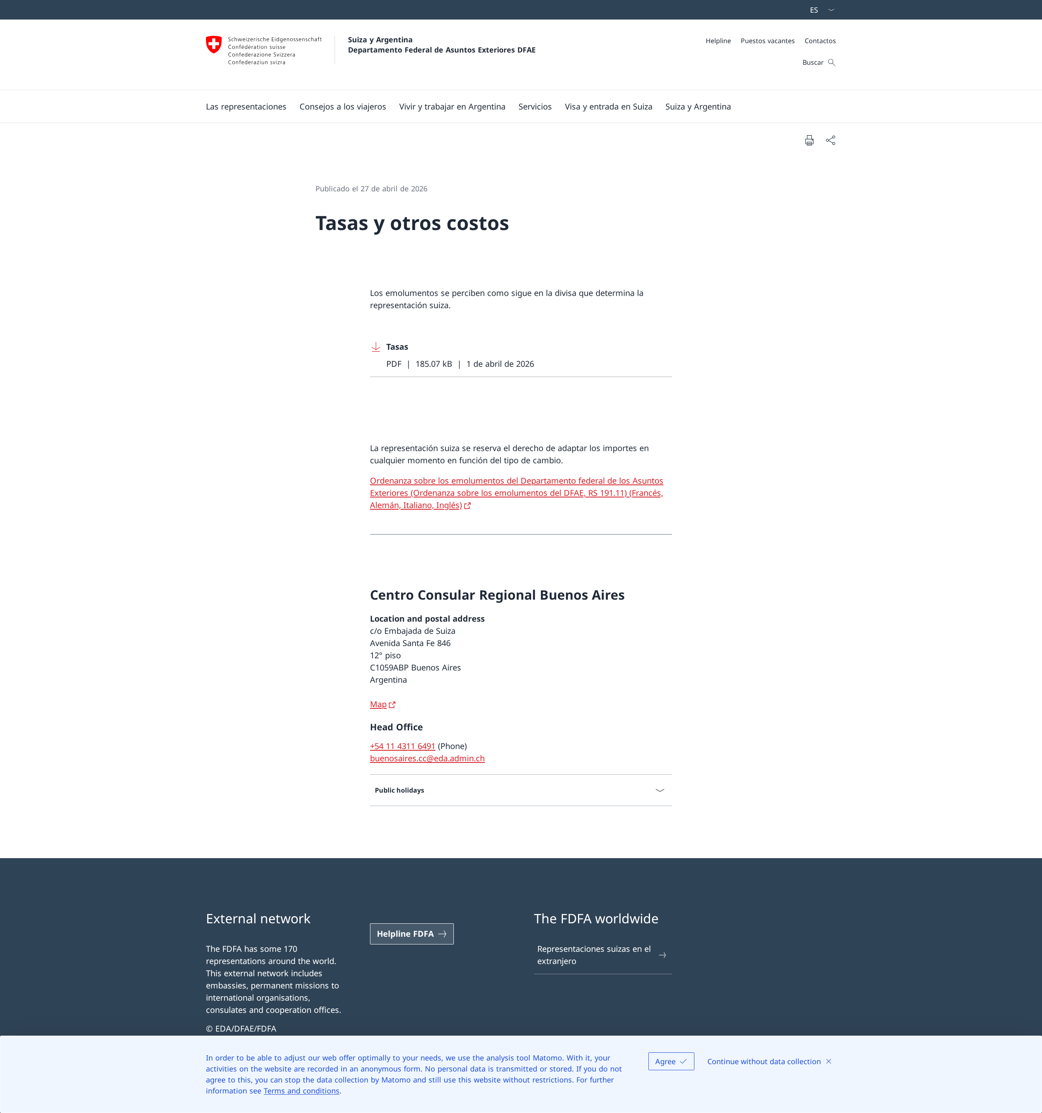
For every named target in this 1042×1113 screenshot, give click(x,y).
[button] (246, 106)
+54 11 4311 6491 (403, 746)
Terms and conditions (301, 1090)
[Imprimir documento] (809, 140)
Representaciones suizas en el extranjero (594, 954)
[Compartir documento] (830, 140)
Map (378, 704)
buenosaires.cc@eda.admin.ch (427, 758)
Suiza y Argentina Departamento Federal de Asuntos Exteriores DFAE (442, 45)
